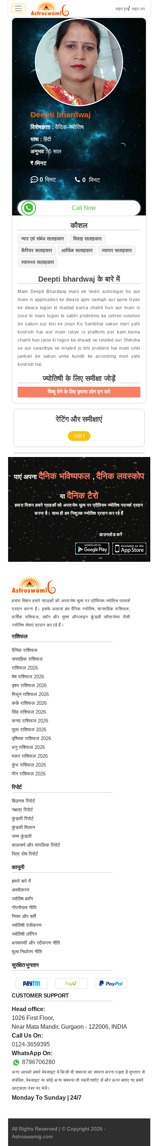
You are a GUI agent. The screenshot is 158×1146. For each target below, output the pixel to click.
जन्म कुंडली (22, 836)
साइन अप (138, 8)
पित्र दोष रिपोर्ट (25, 854)
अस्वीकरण (20, 890)
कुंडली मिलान (23, 827)
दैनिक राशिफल (24, 650)
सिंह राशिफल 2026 (29, 712)
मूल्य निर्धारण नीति (27, 951)
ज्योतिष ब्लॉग (22, 899)
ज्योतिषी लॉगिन (24, 934)
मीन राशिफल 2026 (29, 774)
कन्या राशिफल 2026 (30, 721)
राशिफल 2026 (25, 668)
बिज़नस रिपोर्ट (23, 801)
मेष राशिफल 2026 (28, 676)
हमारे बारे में (21, 881)
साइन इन (121, 8)
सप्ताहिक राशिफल (27, 659)
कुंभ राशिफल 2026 (29, 765)
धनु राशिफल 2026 (28, 747)
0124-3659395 (31, 1044)
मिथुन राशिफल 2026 (30, 694)
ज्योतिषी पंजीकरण (27, 925)
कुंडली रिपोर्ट (22, 818)
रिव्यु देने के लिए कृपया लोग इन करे (79, 392)
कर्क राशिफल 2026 (29, 703)
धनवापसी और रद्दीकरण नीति (36, 943)
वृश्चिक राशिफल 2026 (31, 738)
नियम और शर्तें (24, 916)
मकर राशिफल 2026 (30, 756)
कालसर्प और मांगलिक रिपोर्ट (36, 845)
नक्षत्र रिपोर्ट (22, 810)
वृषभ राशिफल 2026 (29, 685)
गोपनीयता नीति (24, 907)
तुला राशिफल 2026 (29, 729)
